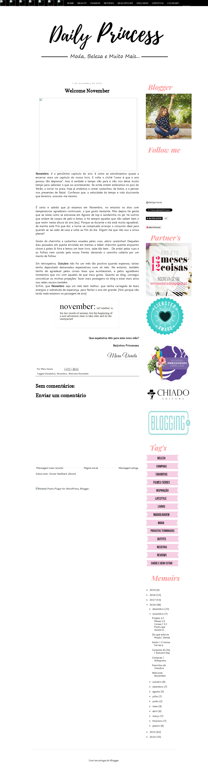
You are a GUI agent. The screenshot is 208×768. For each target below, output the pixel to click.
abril (155, 711)
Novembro (62, 373)
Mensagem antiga (128, 468)
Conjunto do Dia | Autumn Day (161, 651)
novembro (158, 613)
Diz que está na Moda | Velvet (161, 636)
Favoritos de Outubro (159, 666)
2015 (153, 732)
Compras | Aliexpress (159, 659)
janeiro (156, 725)
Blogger (114, 760)
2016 (153, 604)
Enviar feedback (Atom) (62, 473)
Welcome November (78, 373)
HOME (70, 3)
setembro (158, 686)
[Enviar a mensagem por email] (65, 369)
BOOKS (186, 6)
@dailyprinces (154, 202)
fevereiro (157, 721)
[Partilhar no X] (71, 369)
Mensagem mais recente (49, 468)
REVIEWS (109, 3)
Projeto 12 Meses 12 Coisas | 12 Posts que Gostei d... (159, 623)
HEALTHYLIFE (125, 3)
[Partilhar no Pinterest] (77, 369)
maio (155, 706)
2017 (153, 599)
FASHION (95, 3)
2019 (153, 590)
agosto (156, 691)
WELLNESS (142, 3)
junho (155, 701)
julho (155, 696)
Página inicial (91, 468)
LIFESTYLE (158, 3)
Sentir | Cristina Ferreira (161, 643)
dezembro (158, 609)
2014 (153, 736)
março (156, 716)
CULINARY (173, 3)
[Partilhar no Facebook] (74, 369)
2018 (153, 595)
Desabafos (50, 373)
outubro (157, 681)
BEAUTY (82, 3)
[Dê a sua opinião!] (68, 369)
